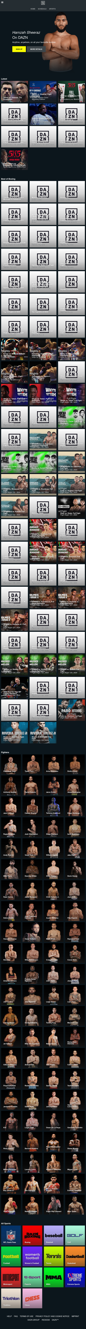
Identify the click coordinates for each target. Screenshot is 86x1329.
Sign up (19, 49)
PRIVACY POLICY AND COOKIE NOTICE (52, 1316)
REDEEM (46, 1320)
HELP (9, 1316)
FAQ (16, 1316)
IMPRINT (75, 1316)
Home (33, 9)
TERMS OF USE (26, 1316)
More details (36, 49)
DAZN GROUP (34, 1320)
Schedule (42, 9)
